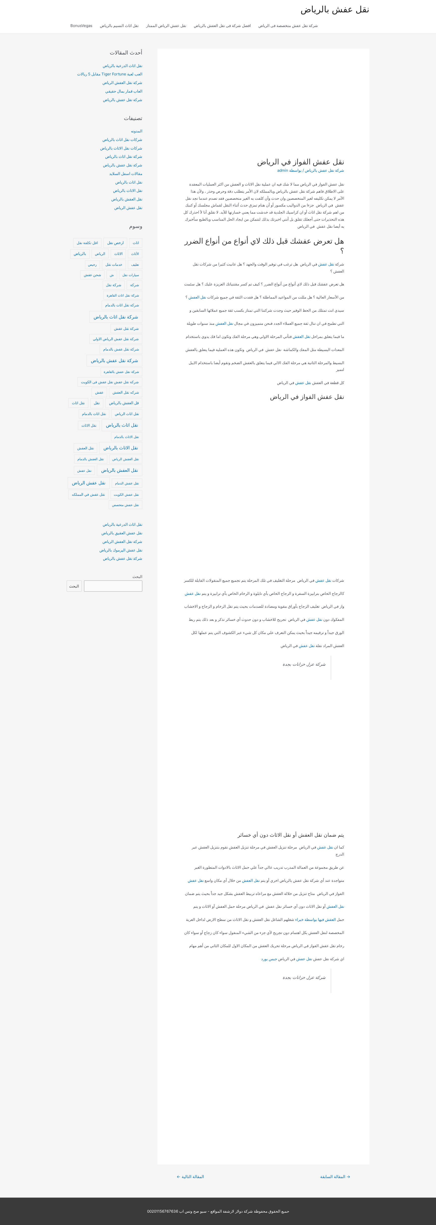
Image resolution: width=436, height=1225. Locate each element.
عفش (99, 392)
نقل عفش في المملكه (88, 494)
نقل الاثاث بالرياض (127, 190)
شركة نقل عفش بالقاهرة (121, 372)
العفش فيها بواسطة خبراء (315, 919)
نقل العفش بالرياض (126, 199)
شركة (134, 285)
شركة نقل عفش (126, 328)
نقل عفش (326, 264)
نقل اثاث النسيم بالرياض (119, 25)
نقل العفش (197, 297)
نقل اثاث (78, 403)
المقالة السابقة (335, 1176)
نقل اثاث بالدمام (94, 414)
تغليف (135, 264)
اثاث (136, 243)
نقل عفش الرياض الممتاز (166, 25)
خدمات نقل (113, 264)
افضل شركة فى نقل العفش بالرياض (222, 25)
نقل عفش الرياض (128, 207)
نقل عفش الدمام (127, 483)
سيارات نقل (130, 275)
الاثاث (118, 254)
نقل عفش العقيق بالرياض (121, 533)
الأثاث (135, 254)
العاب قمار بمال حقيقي (123, 91)
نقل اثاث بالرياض (128, 182)
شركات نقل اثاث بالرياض (122, 139)
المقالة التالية (190, 1176)
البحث (137, 576)
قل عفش (303, 958)
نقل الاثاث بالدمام (126, 437)
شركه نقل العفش (126, 392)
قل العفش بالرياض (124, 403)
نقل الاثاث (88, 425)
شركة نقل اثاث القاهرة (123, 295)
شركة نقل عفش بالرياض (324, 170)
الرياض (100, 253)
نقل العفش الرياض (125, 459)
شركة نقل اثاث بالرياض (123, 156)
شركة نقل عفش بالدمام (121, 349)
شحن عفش (92, 275)
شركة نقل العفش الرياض (122, 82)
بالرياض (80, 253)
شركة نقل (113, 285)
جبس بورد (269, 958)
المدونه (136, 131)
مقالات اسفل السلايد (125, 173)
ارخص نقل (115, 242)
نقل (97, 403)
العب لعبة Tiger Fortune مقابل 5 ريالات (109, 74)
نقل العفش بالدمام (90, 459)
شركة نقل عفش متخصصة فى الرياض (288, 25)
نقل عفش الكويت (126, 494)
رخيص (92, 264)
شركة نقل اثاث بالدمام (122, 305)
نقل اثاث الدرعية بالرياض (122, 65)
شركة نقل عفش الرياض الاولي (116, 339)
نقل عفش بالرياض (335, 9)
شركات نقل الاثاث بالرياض (121, 148)
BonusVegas (81, 25)
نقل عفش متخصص (125, 505)
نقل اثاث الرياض (127, 414)
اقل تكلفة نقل (87, 243)
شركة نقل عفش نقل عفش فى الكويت (110, 382)
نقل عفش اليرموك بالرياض (120, 550)
